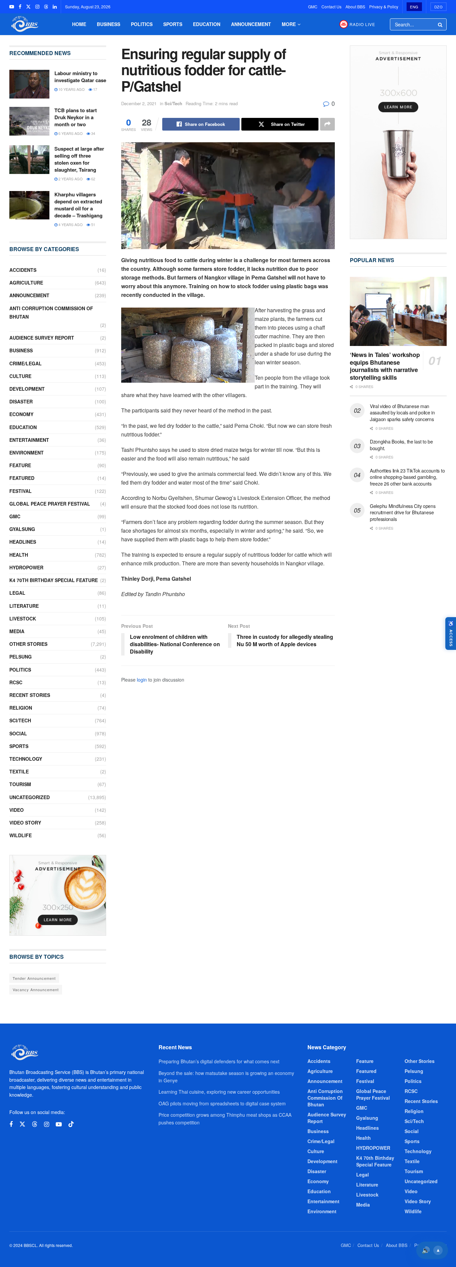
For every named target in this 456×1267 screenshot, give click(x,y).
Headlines (22, 541)
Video (16, 809)
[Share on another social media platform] (327, 124)
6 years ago (70, 133)
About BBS (355, 6)
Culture (20, 376)
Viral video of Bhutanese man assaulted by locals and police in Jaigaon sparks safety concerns (402, 412)
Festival (20, 491)
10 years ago (71, 89)
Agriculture (26, 282)
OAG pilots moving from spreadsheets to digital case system (222, 1103)
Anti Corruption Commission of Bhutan (51, 312)
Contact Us (331, 6)
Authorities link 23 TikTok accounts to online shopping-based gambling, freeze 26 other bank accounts (407, 477)
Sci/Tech (173, 103)
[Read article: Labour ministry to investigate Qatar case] (29, 84)
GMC (312, 6)
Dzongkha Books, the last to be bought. (401, 444)
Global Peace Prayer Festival (49, 503)
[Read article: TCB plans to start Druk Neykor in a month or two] (29, 121)
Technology (25, 758)
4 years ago (70, 224)
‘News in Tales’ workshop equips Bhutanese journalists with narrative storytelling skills (385, 366)
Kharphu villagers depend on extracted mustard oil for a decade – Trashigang (78, 205)
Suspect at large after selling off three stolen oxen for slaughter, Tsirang (79, 159)
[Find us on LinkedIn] (55, 6)
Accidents (22, 269)
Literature (24, 605)
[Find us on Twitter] (28, 6)
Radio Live (362, 24)
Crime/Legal (25, 363)
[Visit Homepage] (24, 24)
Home (79, 24)
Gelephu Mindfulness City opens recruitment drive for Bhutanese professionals (403, 512)
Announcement (251, 24)
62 (92, 178)
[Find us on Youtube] (11, 6)
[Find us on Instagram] (37, 6)
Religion (20, 707)
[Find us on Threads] (46, 6)
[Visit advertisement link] (57, 895)
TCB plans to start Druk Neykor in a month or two (75, 117)
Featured (21, 478)
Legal (17, 592)
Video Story (25, 822)
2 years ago (70, 178)
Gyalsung (22, 529)
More (289, 24)
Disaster (21, 401)
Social (18, 733)
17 (94, 89)
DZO (438, 6)
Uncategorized (29, 797)
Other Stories (28, 644)
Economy (21, 414)
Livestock (22, 618)
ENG (414, 6)
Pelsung (20, 656)
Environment (26, 452)
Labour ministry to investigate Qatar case (80, 76)
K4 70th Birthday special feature (53, 580)
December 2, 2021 (139, 103)
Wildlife (20, 835)
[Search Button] (441, 24)
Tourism (20, 784)
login (142, 679)
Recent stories (29, 695)
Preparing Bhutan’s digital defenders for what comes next (219, 1061)
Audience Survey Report (41, 337)
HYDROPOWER (26, 567)
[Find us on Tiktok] (71, 1124)
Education (206, 24)
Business (108, 24)
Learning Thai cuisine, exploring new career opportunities (219, 1091)
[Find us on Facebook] (20, 6)
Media (16, 631)
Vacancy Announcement (36, 989)
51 (92, 224)
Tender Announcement (34, 978)
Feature (20, 465)
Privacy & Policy (383, 6)
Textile (19, 771)
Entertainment (29, 439)
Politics (142, 24)
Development (27, 388)
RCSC (15, 682)
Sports (172, 24)
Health (18, 554)
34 (92, 133)
